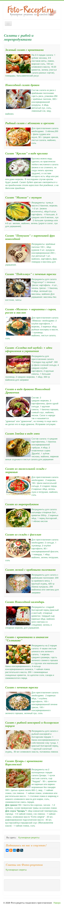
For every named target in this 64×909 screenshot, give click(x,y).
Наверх (57, 902)
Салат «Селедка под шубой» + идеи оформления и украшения (28, 349)
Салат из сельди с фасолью (23, 534)
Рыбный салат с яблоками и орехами (29, 123)
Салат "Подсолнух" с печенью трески (30, 274)
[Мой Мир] (14, 850)
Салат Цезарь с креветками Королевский (24, 762)
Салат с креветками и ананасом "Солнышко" (26, 638)
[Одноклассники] (10, 850)
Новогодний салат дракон (22, 85)
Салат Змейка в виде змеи (22, 433)
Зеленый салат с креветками (24, 50)
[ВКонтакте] (7, 850)
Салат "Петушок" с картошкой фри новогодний (30, 237)
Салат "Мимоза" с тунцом (23, 197)
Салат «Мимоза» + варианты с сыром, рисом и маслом (30, 311)
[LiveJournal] (21, 850)
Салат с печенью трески (21, 687)
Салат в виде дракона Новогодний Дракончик (27, 390)
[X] (18, 850)
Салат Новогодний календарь (24, 602)
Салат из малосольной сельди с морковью (26, 470)
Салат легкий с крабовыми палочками (30, 570)
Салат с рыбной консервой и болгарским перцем (32, 724)
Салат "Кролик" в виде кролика (26, 153)
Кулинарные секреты (16, 869)
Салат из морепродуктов (22, 504)
